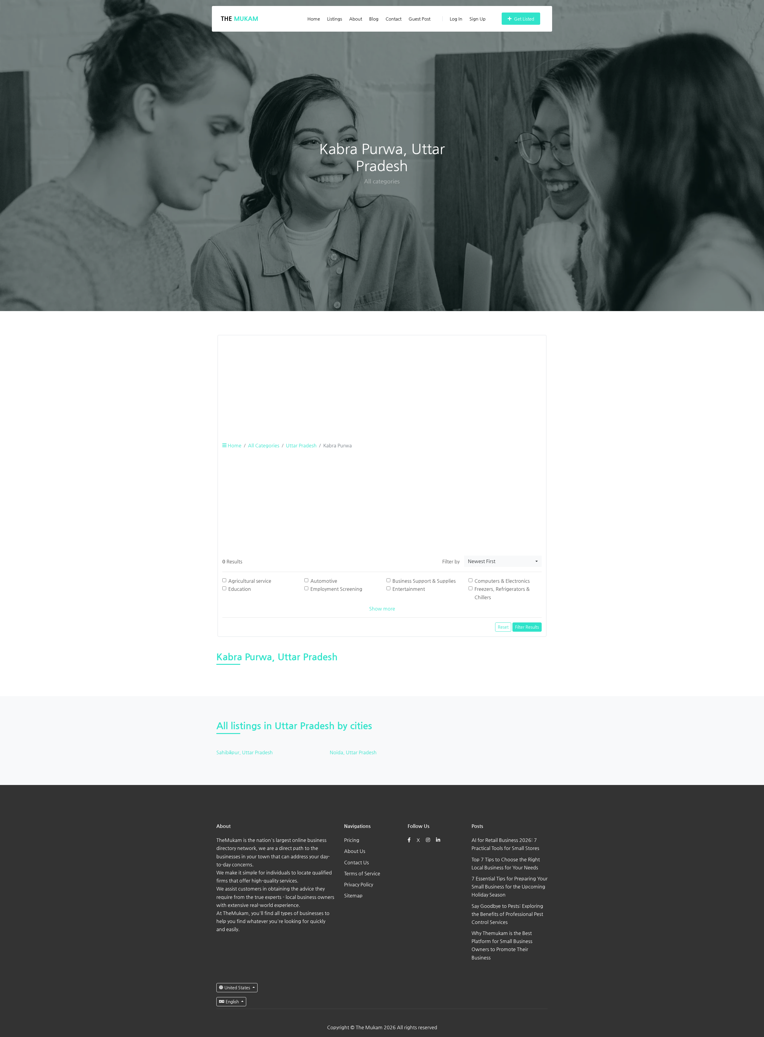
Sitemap (353, 895)
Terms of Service (362, 873)
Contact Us (356, 862)
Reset (503, 627)
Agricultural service (249, 581)
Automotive (323, 581)
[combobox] (503, 561)
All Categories (263, 445)
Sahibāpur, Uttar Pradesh (244, 752)
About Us (354, 851)
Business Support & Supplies (424, 581)
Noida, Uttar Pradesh (353, 752)
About (355, 18)
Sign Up (477, 18)
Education (239, 589)
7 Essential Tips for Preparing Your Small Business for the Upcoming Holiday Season (510, 886)
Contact (393, 18)
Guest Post (419, 18)
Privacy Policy (358, 884)
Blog (373, 18)
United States (237, 987)
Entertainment (408, 589)
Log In (456, 18)
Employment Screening (336, 589)
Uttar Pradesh (301, 445)
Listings (334, 18)
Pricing (351, 840)
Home (313, 18)
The (239, 18)
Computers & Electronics (502, 581)
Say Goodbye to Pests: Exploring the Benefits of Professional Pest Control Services (507, 914)
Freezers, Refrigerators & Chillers (502, 593)
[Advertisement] (382, 382)
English (232, 1001)
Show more (382, 608)
